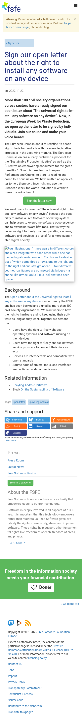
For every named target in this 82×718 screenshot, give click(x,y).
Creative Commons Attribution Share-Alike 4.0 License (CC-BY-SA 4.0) (41, 650)
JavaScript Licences (20, 694)
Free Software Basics (22, 473)
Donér (44, 587)
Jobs (11, 670)
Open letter (19, 401)
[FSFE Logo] (11, 7)
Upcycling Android (38, 401)
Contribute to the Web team (25, 706)
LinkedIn (40, 426)
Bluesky (40, 419)
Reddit (17, 426)
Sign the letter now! (39, 201)
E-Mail (63, 426)
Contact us (14, 664)
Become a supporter (20, 482)
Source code (15, 700)
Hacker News (63, 419)
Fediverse (17, 419)
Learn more (15, 542)
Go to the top (71, 603)
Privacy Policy (16, 682)
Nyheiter (13, 43)
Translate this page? (20, 712)
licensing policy (37, 658)
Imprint (12, 676)
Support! (17, 433)
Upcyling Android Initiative (30, 385)
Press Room (16, 460)
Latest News (16, 467)
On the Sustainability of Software (42, 389)
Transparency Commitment (25, 688)
